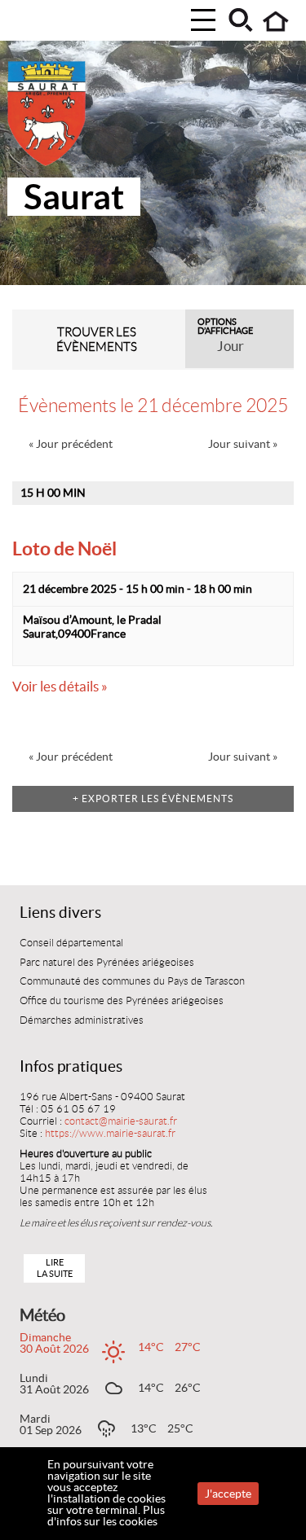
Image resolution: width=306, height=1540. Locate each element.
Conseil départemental (71, 943)
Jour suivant (242, 443)
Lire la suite (55, 1267)
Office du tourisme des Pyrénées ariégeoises (122, 1001)
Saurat (74, 197)
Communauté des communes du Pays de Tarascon (132, 981)
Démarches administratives (82, 1020)
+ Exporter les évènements (153, 798)
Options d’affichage (225, 327)
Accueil (276, 21)
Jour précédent (71, 443)
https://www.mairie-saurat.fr (110, 1133)
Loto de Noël (64, 548)
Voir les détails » (60, 686)
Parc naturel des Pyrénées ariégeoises (107, 962)
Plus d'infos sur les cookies (106, 1515)
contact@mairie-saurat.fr (120, 1121)
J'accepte (228, 1493)
